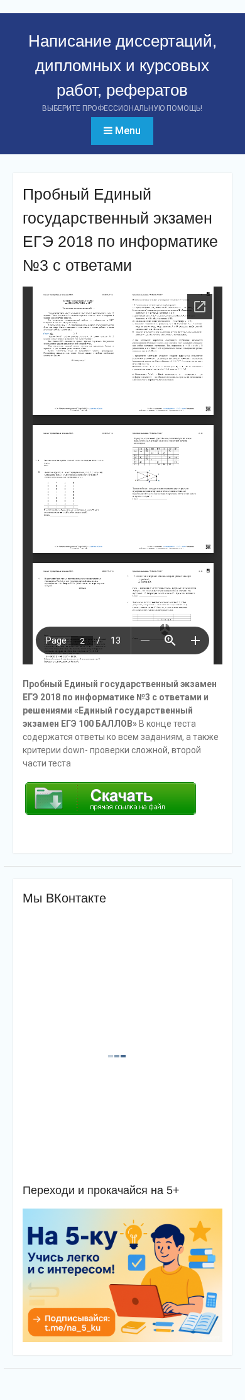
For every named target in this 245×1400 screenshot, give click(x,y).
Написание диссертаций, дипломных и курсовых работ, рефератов (122, 65)
